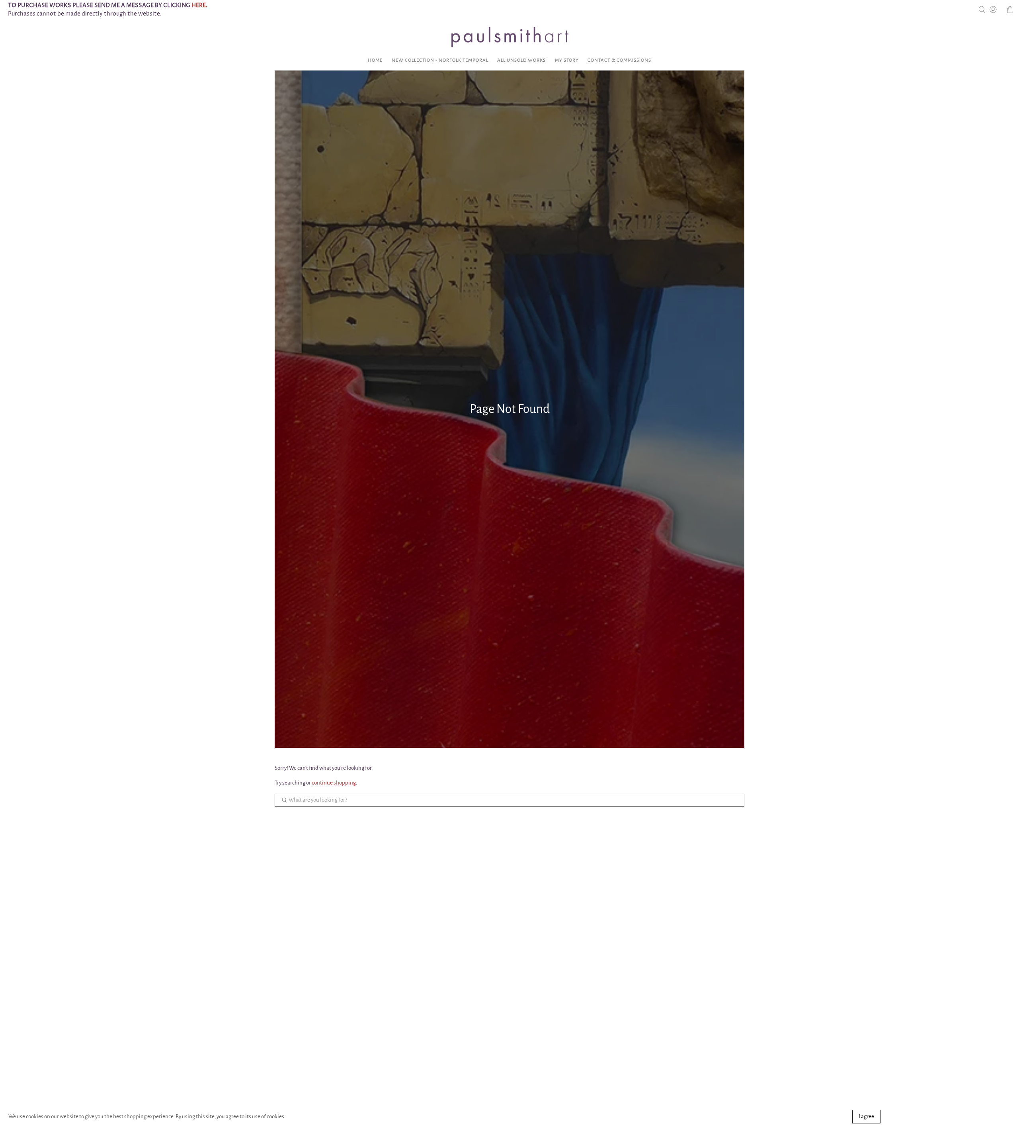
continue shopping (334, 783)
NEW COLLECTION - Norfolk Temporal (440, 60)
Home (375, 60)
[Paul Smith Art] (509, 36)
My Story (567, 60)
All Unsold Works (521, 60)
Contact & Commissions (619, 60)
